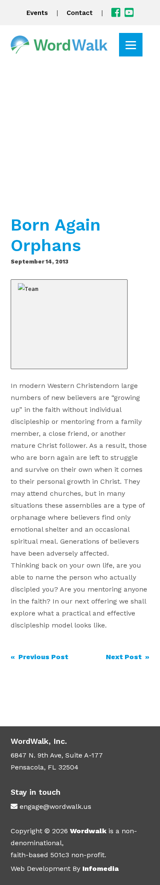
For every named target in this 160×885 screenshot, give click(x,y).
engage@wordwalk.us (55, 806)
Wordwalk (88, 831)
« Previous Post (39, 657)
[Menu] (131, 44)
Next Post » (127, 657)
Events (37, 13)
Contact (80, 13)
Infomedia (100, 868)
